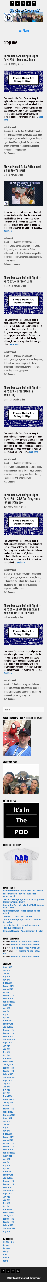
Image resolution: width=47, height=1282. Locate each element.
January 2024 (8, 1065)
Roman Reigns (34, 474)
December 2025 (8, 992)
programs (8, 149)
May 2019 (6, 1231)
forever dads (19, 367)
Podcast (9, 238)
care (13, 246)
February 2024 (8, 1062)
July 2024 (6, 1046)
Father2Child (9, 581)
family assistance (21, 249)
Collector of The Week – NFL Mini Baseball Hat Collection (23, 891)
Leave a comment (13, 264)
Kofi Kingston (27, 470)
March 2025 (7, 1021)
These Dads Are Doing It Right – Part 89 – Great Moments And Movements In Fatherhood (22, 609)
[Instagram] (23, 3)
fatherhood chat (10, 470)
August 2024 (7, 1043)
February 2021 (8, 1175)
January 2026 (8, 989)
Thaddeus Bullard (11, 478)
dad (30, 135)
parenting (27, 146)
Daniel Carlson (14, 142)
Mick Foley (37, 470)
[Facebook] (12, 3)
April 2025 (6, 1018)
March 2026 (7, 983)
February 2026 (8, 986)
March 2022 (7, 1134)
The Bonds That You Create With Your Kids (17, 917)
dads (35, 135)
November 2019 (8, 1222)
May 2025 (6, 1014)
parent (10, 585)
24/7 (8, 574)
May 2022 (6, 1128)
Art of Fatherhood (32, 131)
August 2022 (7, 1118)
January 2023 (8, 1102)
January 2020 (8, 1216)
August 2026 (7, 967)
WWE (29, 478)
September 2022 (9, 1115)
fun (21, 146)
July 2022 (6, 1121)
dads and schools (23, 138)
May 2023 (6, 1090)
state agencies (35, 257)
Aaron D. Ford (11, 131)
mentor (38, 691)
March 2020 (7, 1209)
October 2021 (8, 1150)
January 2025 (8, 1027)
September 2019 (9, 1228)
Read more (8, 231)
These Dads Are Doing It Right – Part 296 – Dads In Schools (22, 58)
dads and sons (9, 363)
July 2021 (6, 1159)
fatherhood (14, 146)
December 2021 (8, 1143)
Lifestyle (6, 1251)
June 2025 (6, 1011)
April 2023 (6, 1093)
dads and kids (18, 688)
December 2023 (8, 1068)
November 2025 (8, 996)
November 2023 (8, 1071)
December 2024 (8, 1030)
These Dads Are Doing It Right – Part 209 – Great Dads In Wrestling (22, 391)
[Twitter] (17, 3)
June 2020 (6, 1200)
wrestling (23, 478)
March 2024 (7, 1058)
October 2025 (8, 999)
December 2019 (8, 1219)
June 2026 (6, 974)
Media (5, 1255)
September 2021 (9, 1153)
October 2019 (8, 1225)
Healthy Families (24, 253)
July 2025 (6, 1008)
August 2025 (7, 1005)
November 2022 (8, 1109)
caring (25, 135)
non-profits (36, 253)
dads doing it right (23, 363)
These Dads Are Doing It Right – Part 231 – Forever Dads (22, 279)
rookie (15, 588)
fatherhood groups (32, 581)
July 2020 (6, 1197)
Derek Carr (25, 142)
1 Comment (10, 153)
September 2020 (9, 1191)
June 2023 (6, 1087)
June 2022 (6, 1125)
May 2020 (6, 1203)
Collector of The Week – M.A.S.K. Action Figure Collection (23, 931)
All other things (8, 1242)
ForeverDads (30, 367)
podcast (35, 146)
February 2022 (8, 1137)
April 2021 (6, 1169)
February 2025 (8, 1024)
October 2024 (8, 1036)
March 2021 (7, 1172)
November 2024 (8, 1033)
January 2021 (8, 1178)
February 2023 (8, 1099)
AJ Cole (21, 131)
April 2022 (6, 1131)
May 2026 (6, 977)
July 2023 (6, 1084)
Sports (5, 1261)
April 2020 (6, 1206)
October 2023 (8, 1074)
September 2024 (9, 1040)
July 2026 (6, 970)
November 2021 (8, 1147)
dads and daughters (34, 359)
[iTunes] (34, 3)
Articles (6, 1245)
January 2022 (8, 1140)
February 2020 (8, 1213)
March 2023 (7, 1096)
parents (26, 585)
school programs (19, 149)
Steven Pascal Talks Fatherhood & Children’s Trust (22, 168)
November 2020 (8, 1184)
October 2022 (8, 1112)
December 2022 (8, 1106)
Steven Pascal (9, 260)
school (21, 588)
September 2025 (9, 1002)
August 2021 (7, 1156)
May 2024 (6, 1052)
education (35, 142)
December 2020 (8, 1181)
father (6, 146)
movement (8, 695)
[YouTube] (28, 3)
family (10, 249)
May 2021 (6, 1165)
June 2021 (6, 1162)
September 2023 (9, 1077)
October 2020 (8, 1187)
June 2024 (6, 1049)
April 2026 (6, 980)
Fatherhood (11, 127)
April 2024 (6, 1055)
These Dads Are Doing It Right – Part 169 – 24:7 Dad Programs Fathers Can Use (22, 498)
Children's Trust (28, 246)
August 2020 (7, 1194)
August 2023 (7, 1080)
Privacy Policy (35, 1278)
